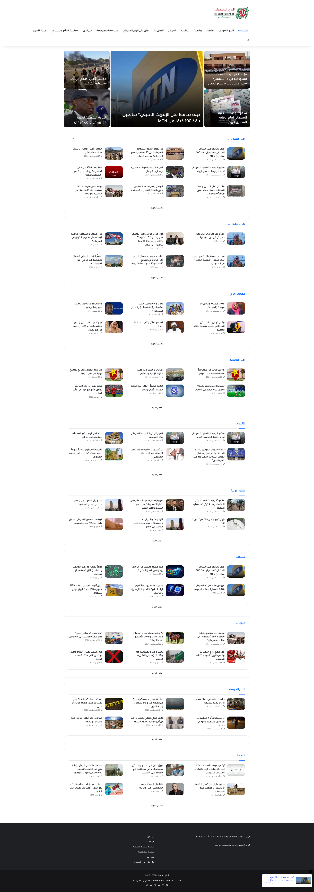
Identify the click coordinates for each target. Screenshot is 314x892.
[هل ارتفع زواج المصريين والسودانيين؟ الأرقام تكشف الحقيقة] (236, 656)
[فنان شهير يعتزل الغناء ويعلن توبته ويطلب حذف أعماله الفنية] (114, 656)
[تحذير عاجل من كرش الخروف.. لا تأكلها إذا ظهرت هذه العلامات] (236, 789)
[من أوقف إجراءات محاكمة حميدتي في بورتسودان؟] (236, 238)
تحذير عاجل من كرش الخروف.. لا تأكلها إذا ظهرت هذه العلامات (208, 788)
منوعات (240, 623)
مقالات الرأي (237, 294)
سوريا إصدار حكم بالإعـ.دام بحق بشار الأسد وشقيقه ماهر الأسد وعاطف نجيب (146, 505)
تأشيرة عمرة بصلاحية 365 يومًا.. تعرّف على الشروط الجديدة (149, 656)
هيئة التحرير (39, 31)
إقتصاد (210, 31)
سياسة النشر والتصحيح (64, 31)
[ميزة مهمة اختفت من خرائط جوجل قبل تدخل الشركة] (175, 571)
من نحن (87, 31)
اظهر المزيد (157, 408)
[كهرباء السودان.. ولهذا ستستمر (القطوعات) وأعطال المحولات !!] (175, 308)
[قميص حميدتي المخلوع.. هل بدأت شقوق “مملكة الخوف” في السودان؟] (236, 261)
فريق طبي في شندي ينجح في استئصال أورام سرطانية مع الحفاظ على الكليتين (147, 769)
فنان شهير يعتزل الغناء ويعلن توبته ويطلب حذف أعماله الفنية (86, 656)
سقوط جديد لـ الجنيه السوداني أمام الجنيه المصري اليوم (232, 118)
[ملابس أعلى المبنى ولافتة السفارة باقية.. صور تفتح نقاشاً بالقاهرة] (236, 191)
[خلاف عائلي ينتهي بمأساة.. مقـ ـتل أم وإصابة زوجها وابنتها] (175, 723)
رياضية (198, 31)
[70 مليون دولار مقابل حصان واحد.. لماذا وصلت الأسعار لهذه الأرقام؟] (175, 638)
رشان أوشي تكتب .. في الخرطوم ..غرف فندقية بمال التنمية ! (209, 327)
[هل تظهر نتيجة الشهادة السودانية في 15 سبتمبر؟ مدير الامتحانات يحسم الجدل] (227, 70)
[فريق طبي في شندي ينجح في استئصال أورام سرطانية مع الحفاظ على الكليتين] (175, 770)
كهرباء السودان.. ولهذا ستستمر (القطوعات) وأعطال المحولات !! (147, 308)
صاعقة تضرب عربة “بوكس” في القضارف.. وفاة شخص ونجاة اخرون (148, 703)
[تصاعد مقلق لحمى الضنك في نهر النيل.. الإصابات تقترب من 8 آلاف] (114, 789)
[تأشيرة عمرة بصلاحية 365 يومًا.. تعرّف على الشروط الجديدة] (175, 656)
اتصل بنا (159, 31)
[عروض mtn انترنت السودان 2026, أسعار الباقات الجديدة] (236, 590)
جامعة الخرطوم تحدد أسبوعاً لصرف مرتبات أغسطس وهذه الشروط (85, 454)
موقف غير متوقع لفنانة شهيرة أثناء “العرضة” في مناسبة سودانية (88, 191)
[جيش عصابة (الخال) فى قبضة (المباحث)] (236, 308)
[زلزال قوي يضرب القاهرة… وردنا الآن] (236, 524)
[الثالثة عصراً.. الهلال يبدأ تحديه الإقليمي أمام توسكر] (175, 391)
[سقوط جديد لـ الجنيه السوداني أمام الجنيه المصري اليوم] (227, 108)
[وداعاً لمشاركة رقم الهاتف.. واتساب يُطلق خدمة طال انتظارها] (114, 571)
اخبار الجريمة (237, 689)
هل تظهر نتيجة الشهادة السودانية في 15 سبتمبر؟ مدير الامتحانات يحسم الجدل (227, 79)
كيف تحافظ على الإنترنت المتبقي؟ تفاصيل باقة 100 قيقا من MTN (210, 153)
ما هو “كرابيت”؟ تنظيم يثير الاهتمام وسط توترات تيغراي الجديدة (209, 505)
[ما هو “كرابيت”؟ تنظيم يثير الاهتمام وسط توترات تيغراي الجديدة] (236, 505)
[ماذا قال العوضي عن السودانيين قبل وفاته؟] (175, 789)
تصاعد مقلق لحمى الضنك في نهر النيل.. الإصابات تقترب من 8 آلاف (86, 788)
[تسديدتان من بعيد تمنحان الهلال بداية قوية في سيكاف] (236, 391)
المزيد (173, 31)
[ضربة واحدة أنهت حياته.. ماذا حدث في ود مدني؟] (114, 723)
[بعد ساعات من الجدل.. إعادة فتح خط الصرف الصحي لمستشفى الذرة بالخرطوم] (114, 770)
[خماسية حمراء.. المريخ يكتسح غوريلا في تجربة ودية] (114, 374)
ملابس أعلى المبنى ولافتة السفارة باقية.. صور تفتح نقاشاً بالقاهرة (211, 191)
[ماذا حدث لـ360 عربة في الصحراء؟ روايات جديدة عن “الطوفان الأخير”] (114, 172)
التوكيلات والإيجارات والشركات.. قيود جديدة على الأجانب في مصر (148, 524)
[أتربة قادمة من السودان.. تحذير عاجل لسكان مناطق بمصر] (114, 524)
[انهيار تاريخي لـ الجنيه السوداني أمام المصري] (175, 438)
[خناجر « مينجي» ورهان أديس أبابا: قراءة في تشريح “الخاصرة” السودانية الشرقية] (175, 261)
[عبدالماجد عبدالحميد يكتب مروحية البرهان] (114, 308)
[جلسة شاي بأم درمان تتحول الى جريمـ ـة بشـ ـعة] (236, 704)
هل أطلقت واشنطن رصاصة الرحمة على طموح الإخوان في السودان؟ (86, 238)
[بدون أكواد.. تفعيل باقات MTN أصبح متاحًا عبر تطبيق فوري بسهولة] (114, 590)
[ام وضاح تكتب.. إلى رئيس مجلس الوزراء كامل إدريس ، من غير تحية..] (114, 327)
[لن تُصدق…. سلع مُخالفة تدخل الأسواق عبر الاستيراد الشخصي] (175, 454)
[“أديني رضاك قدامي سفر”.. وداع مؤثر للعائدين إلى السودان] (114, 638)
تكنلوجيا (240, 557)
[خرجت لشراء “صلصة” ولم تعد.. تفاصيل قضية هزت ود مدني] (114, 704)
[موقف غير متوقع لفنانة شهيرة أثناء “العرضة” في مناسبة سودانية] (114, 191)
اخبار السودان (226, 31)
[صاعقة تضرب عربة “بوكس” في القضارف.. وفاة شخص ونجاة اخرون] (175, 704)
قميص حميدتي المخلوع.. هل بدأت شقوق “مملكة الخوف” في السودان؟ (209, 260)
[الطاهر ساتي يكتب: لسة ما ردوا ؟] (175, 327)
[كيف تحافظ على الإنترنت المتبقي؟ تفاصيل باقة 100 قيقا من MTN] (157, 89)
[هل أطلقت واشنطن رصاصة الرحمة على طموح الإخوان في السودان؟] (114, 238)
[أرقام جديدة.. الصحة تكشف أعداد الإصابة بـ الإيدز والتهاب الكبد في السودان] (236, 770)
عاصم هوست (137, 881)
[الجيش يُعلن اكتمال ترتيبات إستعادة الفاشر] (87, 70)
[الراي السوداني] (231, 13)
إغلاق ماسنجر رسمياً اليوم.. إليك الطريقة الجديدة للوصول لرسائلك (147, 590)
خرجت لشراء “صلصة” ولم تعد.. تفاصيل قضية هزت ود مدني (87, 703)
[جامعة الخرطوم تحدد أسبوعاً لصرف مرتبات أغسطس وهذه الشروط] (114, 454)
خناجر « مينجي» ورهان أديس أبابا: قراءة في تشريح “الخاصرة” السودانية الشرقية (147, 260)
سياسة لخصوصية (107, 31)
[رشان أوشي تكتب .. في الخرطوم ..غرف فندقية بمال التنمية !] (236, 327)
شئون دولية (238, 490)
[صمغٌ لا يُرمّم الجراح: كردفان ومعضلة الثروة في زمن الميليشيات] (114, 261)
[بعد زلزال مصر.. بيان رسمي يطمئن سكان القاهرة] (114, 505)
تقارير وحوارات (236, 224)
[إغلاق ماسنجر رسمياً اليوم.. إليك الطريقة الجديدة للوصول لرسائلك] (175, 590)
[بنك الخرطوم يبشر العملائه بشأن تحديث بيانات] (114, 438)
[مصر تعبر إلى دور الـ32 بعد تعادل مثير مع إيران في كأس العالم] (114, 391)
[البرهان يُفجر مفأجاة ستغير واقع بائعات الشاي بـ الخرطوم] (175, 191)
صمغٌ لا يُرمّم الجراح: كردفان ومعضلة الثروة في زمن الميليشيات (87, 260)
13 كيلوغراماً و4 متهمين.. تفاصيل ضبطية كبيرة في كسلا (211, 722)
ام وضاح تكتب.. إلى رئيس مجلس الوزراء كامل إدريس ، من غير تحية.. (87, 327)
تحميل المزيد (157, 208)
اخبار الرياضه (237, 360)
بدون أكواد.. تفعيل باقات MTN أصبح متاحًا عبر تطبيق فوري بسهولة (86, 590)
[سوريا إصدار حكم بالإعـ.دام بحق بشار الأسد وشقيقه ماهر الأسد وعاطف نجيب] (175, 505)
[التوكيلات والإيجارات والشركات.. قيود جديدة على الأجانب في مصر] (175, 524)
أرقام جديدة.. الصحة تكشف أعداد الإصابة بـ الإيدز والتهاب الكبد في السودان (209, 769)
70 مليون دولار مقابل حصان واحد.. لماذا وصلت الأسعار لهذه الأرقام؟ (148, 637)
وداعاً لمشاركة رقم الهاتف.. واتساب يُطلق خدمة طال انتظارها (87, 571)
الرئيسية (243, 31)
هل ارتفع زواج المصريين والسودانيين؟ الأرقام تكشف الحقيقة (209, 656)
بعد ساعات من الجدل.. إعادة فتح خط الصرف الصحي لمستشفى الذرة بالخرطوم (87, 769)
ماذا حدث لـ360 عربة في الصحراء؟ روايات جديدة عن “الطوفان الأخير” (88, 172)
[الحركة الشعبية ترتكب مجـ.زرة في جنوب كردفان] (87, 108)
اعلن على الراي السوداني (135, 31)
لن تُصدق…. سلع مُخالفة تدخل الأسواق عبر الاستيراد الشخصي (147, 454)
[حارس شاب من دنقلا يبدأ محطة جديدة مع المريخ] (236, 374)
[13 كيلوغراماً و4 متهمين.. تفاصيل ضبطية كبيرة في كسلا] (236, 723)
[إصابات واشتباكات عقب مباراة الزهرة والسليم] (175, 374)
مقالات (185, 31)
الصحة (241, 755)
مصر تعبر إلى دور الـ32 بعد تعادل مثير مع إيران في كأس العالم (87, 390)
